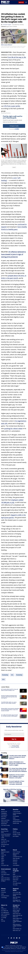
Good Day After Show (4, 831)
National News (4, 822)
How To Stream (16, 852)
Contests (3, 871)
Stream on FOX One (16, 906)
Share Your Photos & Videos (5, 880)
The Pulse (15, 885)
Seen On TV (4, 842)
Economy (22, 24)
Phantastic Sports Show (5, 852)
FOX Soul (15, 862)
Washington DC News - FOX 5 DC (17, 900)
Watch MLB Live (16, 913)
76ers (2, 862)
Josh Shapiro (16, 836)
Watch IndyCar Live (17, 918)
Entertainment (6, 869)
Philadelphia (4, 813)
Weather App (16, 823)
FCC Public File (4, 910)
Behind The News (17, 876)
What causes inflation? (6, 44)
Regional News (16, 889)
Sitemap (3, 921)
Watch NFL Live (16, 909)
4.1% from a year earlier (11, 106)
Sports (3, 850)
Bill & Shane (15, 878)
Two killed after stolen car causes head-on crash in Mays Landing (9, 702)
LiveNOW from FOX (17, 856)
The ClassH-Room (5, 874)
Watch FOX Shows (5, 878)
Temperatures (16, 819)
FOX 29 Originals (16, 870)
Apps (2, 907)
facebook (8, 938)
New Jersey (3, 816)
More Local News (5, 820)
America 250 (4, 811)
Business (3, 890)
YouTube (15, 863)
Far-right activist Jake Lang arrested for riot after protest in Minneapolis (9, 715)
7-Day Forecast (16, 811)
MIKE (14, 872)
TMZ (2, 876)
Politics (15, 829)
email (19, 938)
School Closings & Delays (17, 814)
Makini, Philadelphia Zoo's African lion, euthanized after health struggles (17, 763)
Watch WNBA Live (17, 928)
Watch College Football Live (16, 911)
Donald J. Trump (16, 834)
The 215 (15, 881)
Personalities (4, 915)
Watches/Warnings (17, 821)
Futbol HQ (3, 855)
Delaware (3, 818)
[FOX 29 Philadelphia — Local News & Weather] (5, 2)
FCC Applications (5, 912)
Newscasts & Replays (16, 854)
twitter (11, 938)
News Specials (16, 858)
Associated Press (15, 24)
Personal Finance (5, 895)
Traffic (2, 837)
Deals (2, 894)
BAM (14, 874)
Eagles (2, 856)
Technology (4, 897)
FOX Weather (16, 816)
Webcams (15, 860)
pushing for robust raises (13, 428)
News (3, 809)
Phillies (2, 860)
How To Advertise (5, 914)
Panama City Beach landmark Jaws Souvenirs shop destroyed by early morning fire (9, 696)
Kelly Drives (15, 879)
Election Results (16, 832)
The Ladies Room (17, 883)
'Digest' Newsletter (5, 835)
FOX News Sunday (5, 825)
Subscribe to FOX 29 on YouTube (12, 789)
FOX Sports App (4, 865)
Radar (14, 818)
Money (3, 888)
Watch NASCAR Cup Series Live (17, 916)
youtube (17, 938)
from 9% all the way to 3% (17, 57)
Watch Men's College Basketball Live (17, 921)
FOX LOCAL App (16, 892)
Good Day (4, 829)
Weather (15, 809)
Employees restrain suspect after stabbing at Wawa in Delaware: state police (16, 776)
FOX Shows (3, 872)
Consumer (3, 892)
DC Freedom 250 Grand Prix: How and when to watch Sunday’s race (9, 690)
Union (2, 863)
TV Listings (3, 917)
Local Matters (16, 865)
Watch (15, 850)
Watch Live (21, 2)
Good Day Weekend (5, 834)
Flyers (2, 858)
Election (15, 831)
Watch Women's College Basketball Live (17, 926)
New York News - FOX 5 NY (17, 897)
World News (4, 823)
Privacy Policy (15, 746)
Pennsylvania (4, 815)
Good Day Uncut (5, 844)
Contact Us (3, 909)
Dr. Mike (3, 846)
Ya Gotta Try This (5, 841)
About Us (4, 905)
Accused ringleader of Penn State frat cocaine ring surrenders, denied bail (16, 782)
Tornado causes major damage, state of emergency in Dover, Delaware (17, 757)
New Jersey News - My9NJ (17, 894)
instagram (14, 938)
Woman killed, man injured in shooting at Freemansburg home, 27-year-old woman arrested (10, 709)
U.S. (12, 675)
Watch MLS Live (16, 930)
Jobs (2, 919)
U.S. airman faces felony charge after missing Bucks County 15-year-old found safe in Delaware (18, 770)
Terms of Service (15, 747)
